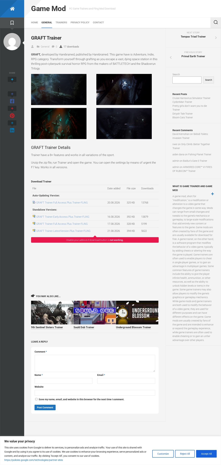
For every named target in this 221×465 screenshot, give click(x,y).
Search (176, 74)
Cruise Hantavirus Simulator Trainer (191, 98)
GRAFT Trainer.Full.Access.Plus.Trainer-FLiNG (62, 202)
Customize (163, 453)
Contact (98, 22)
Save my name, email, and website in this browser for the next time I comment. (81, 399)
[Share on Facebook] (12, 97)
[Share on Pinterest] (12, 112)
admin (175, 160)
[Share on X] (12, 83)
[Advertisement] (95, 268)
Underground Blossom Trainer (133, 327)
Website (39, 386)
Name (39, 375)
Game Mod (48, 8)
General (46, 22)
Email (101, 375)
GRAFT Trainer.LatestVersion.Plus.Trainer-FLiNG (63, 230)
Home (34, 22)
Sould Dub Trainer (84, 327)
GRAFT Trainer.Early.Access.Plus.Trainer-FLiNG (62, 216)
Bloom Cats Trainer (182, 117)
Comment (41, 351)
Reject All (185, 453)
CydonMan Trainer (182, 102)
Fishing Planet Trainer (199, 154)
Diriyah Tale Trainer (182, 113)
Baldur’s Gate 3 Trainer (195, 160)
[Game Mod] (12, 8)
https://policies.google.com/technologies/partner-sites (33, 460)
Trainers (61, 22)
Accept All (206, 453)
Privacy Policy (80, 22)
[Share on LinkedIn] (12, 126)
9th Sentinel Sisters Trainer (47, 327)
